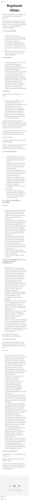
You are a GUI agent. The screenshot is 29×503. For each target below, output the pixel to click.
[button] (15, 1)
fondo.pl (19, 490)
